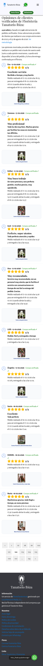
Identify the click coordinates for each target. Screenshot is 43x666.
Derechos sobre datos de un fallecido (16, 629)
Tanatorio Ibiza (13, 5)
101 (9, 552)
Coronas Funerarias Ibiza (11, 643)
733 (29, 559)
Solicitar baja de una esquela (13, 632)
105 (36, 552)
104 (29, 552)
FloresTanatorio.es (20, 597)
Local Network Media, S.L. (12, 600)
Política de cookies (9, 620)
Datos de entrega (8, 617)
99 (32, 545)
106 (9, 559)
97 (18, 545)
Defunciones (28, 12)
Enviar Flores (15, 12)
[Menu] (37, 4)
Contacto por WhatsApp (11, 635)
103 (22, 552)
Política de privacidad (10, 623)
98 (25, 545)
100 (38, 545)
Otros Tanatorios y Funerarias (13, 654)
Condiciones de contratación (13, 626)
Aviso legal (6, 614)
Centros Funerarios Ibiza (11, 646)
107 (16, 559)
